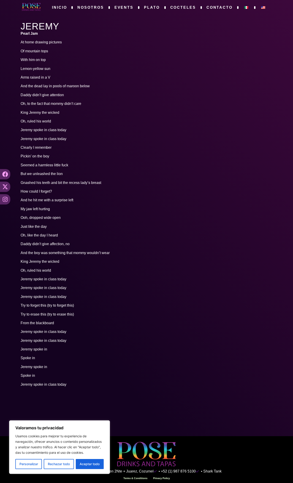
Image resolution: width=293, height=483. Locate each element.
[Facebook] (5, 174)
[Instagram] (5, 199)
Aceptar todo (90, 464)
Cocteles (183, 7)
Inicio (59, 7)
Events (123, 7)
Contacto (219, 7)
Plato (152, 7)
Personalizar (28, 464)
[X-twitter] (5, 187)
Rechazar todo (59, 464)
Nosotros (90, 7)
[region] (59, 447)
